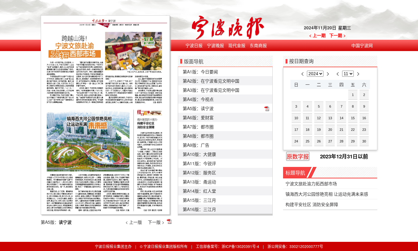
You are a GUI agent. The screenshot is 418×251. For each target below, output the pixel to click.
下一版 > (156, 222)
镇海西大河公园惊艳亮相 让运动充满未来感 (327, 194)
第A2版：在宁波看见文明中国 (211, 81)
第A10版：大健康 (199, 154)
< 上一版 (133, 222)
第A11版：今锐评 (199, 163)
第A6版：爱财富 (198, 117)
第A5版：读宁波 (198, 108)
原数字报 (298, 157)
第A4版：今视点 (198, 99)
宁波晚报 (215, 45)
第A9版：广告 (196, 145)
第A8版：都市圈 (198, 136)
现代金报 (236, 45)
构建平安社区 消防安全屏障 (312, 204)
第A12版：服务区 (199, 172)
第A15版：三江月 (199, 200)
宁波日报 (194, 45)
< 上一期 (317, 35)
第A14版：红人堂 (199, 191)
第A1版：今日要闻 (200, 71)
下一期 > (337, 35)
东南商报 (258, 45)
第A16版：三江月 (199, 209)
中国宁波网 (362, 45)
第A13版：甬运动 (199, 182)
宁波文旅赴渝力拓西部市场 (311, 183)
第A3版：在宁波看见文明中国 (211, 90)
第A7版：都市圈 (198, 127)
